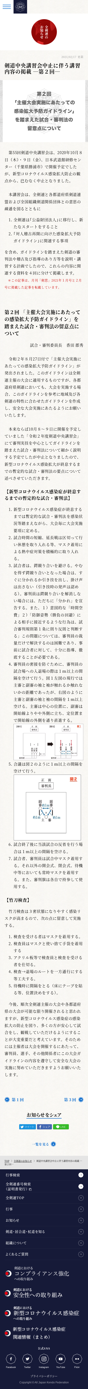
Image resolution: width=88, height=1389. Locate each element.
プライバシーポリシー (44, 1376)
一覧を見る (40, 1144)
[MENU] (7, 7)
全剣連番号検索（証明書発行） (18, 1186)
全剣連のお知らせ (23, 1161)
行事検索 (13, 1174)
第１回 (18, 1099)
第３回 (70, 1099)
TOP (7, 1161)
